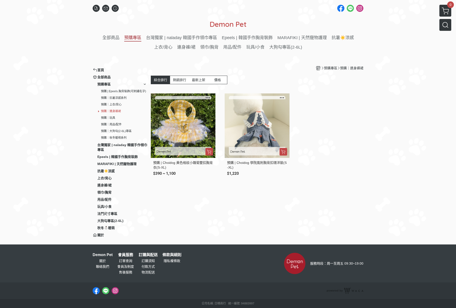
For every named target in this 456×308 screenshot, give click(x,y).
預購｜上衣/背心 (111, 104)
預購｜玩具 (108, 118)
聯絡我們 (102, 266)
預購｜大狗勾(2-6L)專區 (116, 131)
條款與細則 (171, 255)
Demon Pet (103, 255)
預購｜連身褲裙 (111, 111)
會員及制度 (125, 266)
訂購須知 (148, 260)
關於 (102, 260)
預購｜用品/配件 (111, 124)
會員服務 (125, 255)
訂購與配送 (148, 255)
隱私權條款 (172, 260)
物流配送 (148, 272)
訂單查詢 (125, 260)
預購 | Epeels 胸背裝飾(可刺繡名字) (123, 91)
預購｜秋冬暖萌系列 (114, 137)
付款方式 (148, 266)
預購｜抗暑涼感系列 (114, 98)
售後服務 (125, 272)
